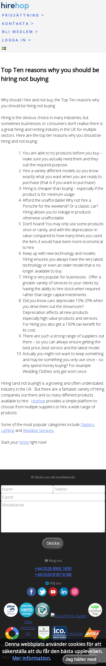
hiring (24, 442)
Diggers (87, 424)
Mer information (31, 658)
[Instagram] (74, 594)
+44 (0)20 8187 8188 (53, 574)
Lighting (7, 430)
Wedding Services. (38, 430)
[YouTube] (53, 594)
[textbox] (27, 489)
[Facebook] (31, 594)
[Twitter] (42, 594)
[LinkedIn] (63, 594)
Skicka (52, 543)
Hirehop (38, 401)
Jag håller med (80, 659)
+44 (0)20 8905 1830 (53, 568)
